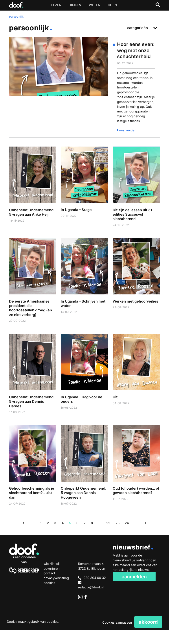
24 (127, 523)
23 (117, 523)
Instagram (80, 597)
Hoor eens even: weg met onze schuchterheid (135, 50)
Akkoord (148, 622)
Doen (112, 5)
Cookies (49, 583)
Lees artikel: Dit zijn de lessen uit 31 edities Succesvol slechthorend (136, 192)
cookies (52, 622)
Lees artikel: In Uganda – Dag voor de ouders (84, 377)
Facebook (86, 597)
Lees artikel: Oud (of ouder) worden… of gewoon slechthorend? (136, 468)
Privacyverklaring (56, 578)
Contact (49, 573)
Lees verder (126, 130)
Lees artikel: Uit (136, 375)
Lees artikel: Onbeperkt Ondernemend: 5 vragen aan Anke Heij (32, 190)
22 (108, 523)
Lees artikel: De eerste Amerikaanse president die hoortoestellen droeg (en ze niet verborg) (32, 286)
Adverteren (52, 569)
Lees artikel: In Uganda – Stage (84, 188)
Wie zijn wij (51, 564)
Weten (94, 5)
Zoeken (158, 4)
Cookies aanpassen (117, 622)
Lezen (56, 5)
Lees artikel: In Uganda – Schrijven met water (84, 281)
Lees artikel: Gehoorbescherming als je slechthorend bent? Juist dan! (32, 470)
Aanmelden (134, 576)
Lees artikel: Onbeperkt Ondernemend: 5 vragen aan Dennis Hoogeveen (84, 470)
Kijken (75, 5)
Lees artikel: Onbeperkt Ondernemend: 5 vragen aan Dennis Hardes (32, 379)
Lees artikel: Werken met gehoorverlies (136, 279)
